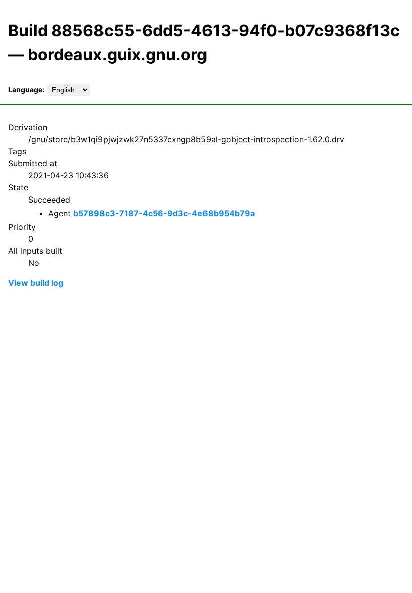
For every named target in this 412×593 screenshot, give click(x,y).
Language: (26, 89)
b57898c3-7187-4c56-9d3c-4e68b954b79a (164, 213)
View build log (35, 283)
